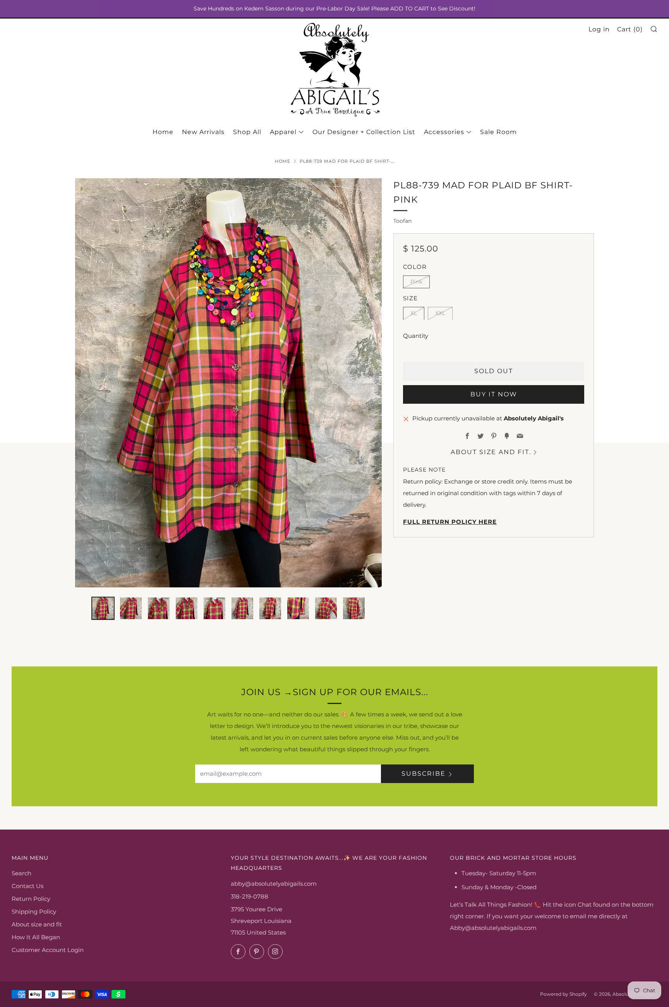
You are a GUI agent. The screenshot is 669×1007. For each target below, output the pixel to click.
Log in (599, 29)
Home (163, 132)
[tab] (103, 608)
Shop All (247, 132)
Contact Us (27, 886)
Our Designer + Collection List (363, 132)
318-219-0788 (249, 896)
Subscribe (423, 773)
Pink (416, 281)
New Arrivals (203, 132)
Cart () (630, 29)
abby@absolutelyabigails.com (274, 883)
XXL (440, 313)
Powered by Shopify (563, 994)
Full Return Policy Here (450, 521)
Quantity (415, 335)
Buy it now (493, 394)
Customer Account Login (48, 950)
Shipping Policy (34, 911)
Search (21, 873)
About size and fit (37, 924)
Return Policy (31, 898)
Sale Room (498, 132)
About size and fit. (491, 451)
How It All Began (36, 937)
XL (413, 313)
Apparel (283, 132)
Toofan (402, 220)
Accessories (444, 132)
